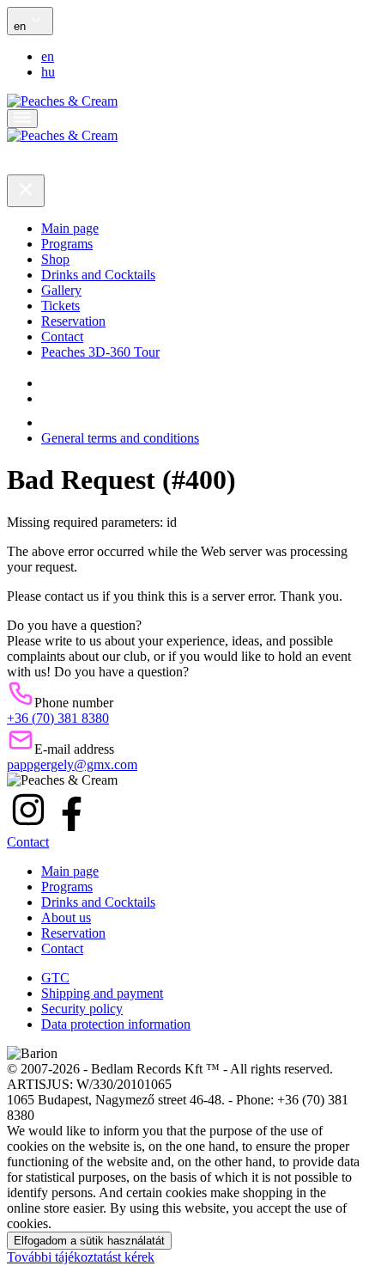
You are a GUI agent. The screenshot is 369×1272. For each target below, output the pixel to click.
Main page (70, 228)
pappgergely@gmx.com (72, 764)
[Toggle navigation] (22, 118)
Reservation (73, 321)
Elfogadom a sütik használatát (89, 1240)
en (47, 56)
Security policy (82, 1008)
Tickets (60, 305)
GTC (55, 977)
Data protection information (116, 1024)
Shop (55, 259)
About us (66, 917)
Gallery (61, 290)
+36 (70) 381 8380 (58, 718)
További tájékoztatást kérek (80, 1257)
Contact (62, 336)
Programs (67, 243)
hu (48, 71)
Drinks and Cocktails (98, 274)
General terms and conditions (120, 438)
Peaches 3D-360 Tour (100, 352)
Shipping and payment (102, 993)
